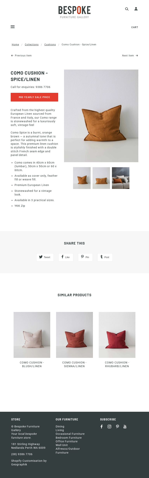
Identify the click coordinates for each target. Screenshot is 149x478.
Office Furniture (67, 441)
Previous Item (23, 55)
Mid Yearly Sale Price (34, 97)
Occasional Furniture (70, 433)
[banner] (74, 12)
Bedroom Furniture (69, 437)
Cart (134, 27)
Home (15, 44)
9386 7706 (43, 87)
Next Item (128, 55)
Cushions (50, 44)
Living (60, 430)
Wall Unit (62, 445)
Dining (60, 426)
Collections (32, 44)
